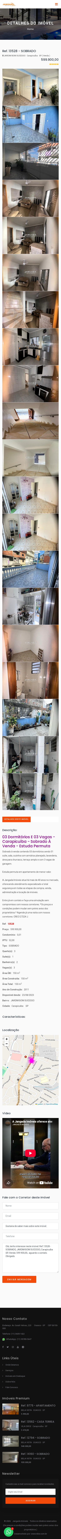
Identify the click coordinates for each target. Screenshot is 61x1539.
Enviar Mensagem (19, 1279)
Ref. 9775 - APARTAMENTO (38, 1405)
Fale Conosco (11, 1387)
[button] (31, 1060)
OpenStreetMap (52, 1104)
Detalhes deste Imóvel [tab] (16, 819)
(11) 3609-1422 (18, 1334)
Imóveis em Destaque (15, 1376)
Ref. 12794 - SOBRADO (35, 1438)
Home (30, 29)
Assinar (31, 1500)
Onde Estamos (12, 1365)
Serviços (9, 1370)
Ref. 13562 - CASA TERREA (37, 1422)
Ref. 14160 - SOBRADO (35, 1454)
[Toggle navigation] (56, 4)
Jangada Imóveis (20, 1521)
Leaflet (40, 1104)
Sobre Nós (10, 1382)
